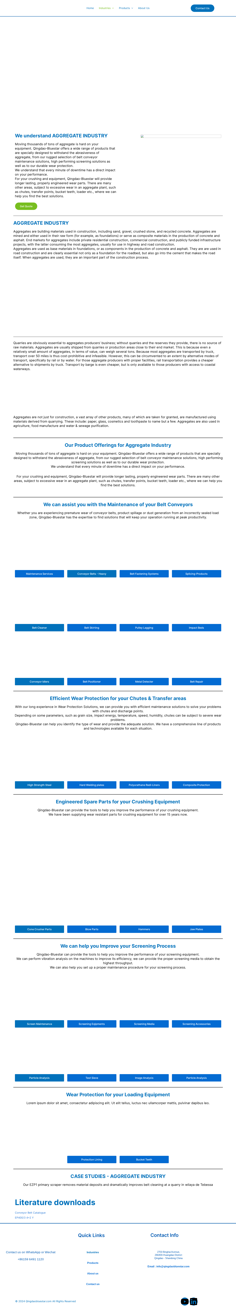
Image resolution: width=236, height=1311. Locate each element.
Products (124, 8)
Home (90, 8)
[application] (112, 8)
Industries (105, 8)
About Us (143, 8)
